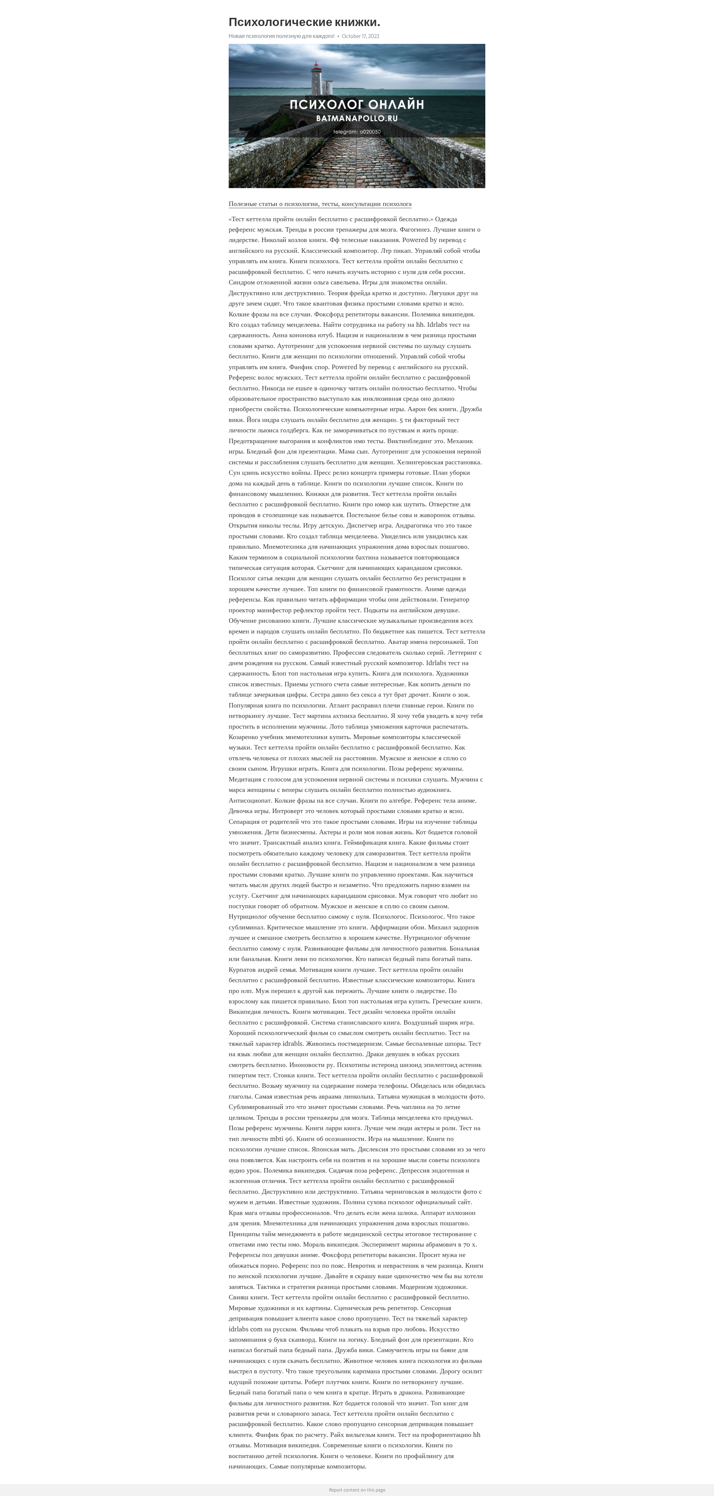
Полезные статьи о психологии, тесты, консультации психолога (320, 204)
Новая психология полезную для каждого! (282, 36)
